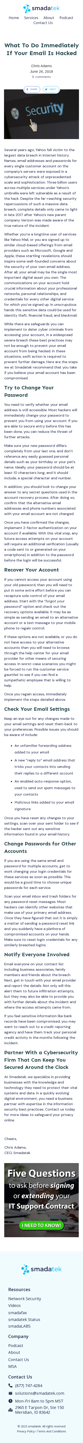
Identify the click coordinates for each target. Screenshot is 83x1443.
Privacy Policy (26, 1431)
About (14, 1352)
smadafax (17, 1312)
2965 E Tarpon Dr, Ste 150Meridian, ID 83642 (39, 1410)
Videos (14, 1305)
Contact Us (18, 1359)
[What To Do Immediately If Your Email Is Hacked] (41, 114)
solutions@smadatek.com (39, 1393)
